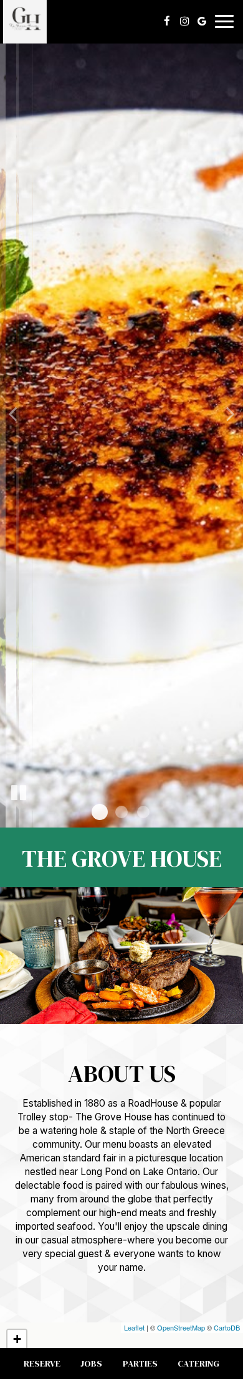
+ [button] (17, 1339)
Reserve (42, 1363)
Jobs (91, 1363)
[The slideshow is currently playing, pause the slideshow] (18, 793)
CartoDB (227, 1327)
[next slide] (230, 413)
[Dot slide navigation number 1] (100, 812)
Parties (140, 1363)
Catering (198, 1363)
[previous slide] (12, 413)
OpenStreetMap (181, 1327)
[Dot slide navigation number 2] (121, 812)
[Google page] (202, 21)
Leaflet (134, 1327)
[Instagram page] (184, 21)
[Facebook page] (167, 21)
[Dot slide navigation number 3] (143, 812)
